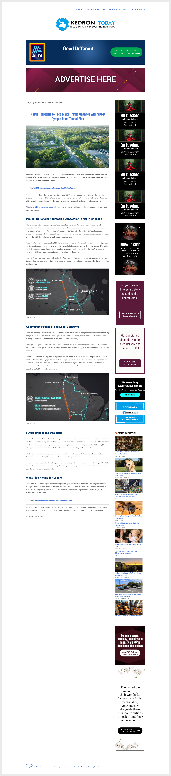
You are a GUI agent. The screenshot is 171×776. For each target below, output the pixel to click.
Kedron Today (29, 765)
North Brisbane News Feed (126, 433)
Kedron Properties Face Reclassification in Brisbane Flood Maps (52, 500)
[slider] (132, 273)
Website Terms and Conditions (43, 767)
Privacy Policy (29, 767)
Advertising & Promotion (94, 767)
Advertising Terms (58, 767)
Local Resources (114, 9)
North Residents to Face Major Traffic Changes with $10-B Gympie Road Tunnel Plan (68, 116)
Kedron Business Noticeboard (96, 9)
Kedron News (80, 9)
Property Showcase (138, 9)
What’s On (126, 9)
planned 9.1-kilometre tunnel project (41, 207)
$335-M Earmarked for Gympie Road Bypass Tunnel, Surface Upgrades (54, 188)
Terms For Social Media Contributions (75, 767)
